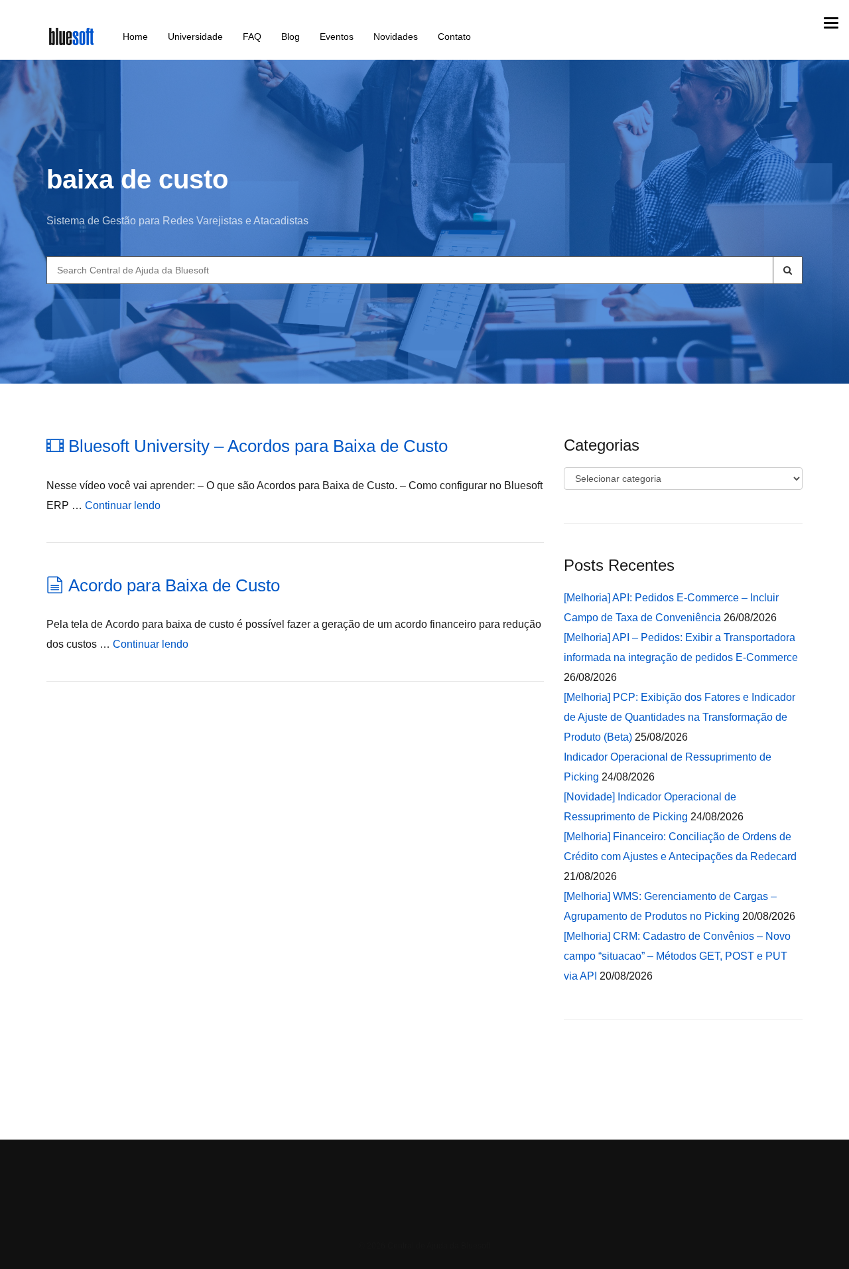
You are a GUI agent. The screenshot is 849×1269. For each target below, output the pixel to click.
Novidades (395, 36)
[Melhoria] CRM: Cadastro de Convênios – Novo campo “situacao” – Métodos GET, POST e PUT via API (677, 956)
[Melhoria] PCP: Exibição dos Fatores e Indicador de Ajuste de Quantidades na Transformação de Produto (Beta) (679, 717)
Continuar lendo (123, 505)
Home (135, 36)
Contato (454, 36)
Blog (290, 36)
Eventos (337, 36)
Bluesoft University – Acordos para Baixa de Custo (258, 446)
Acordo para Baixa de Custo (174, 585)
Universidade (195, 36)
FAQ (252, 36)
